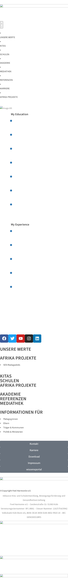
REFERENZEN (13, 398)
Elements (20, 116)
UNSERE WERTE (15, 349)
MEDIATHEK (11, 403)
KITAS (6, 376)
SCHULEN (9, 380)
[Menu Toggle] (1, 24)
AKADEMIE (10, 394)
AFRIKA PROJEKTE (18, 385)
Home (11, 116)
